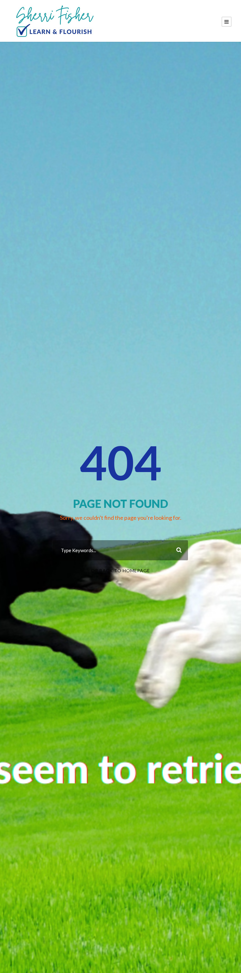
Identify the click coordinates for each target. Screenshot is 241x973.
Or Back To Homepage (120, 570)
